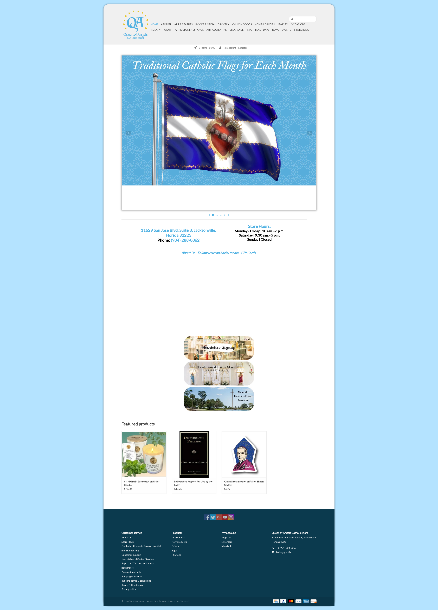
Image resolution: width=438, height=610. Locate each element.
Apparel (166, 24)
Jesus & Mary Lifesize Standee (137, 559)
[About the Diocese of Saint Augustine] (219, 399)
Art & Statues (183, 24)
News (275, 29)
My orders (227, 541)
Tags (174, 550)
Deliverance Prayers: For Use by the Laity (193, 483)
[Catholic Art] (219, 120)
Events (286, 29)
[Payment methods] (275, 601)
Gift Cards (248, 253)
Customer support (131, 554)
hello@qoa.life (283, 552)
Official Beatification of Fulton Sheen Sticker (244, 483)
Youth (168, 29)
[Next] (309, 133)
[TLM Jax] (219, 373)
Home (154, 24)
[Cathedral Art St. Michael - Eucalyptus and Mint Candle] (143, 454)
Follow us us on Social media (218, 253)
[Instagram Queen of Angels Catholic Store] (231, 517)
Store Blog (301, 29)
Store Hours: (259, 226)
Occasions (298, 24)
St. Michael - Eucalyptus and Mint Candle (141, 483)
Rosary (156, 29)
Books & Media (205, 24)
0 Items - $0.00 (207, 47)
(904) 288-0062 (185, 240)
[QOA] (135, 24)
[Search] (291, 19)
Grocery (223, 24)
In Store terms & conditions (136, 580)
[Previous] (128, 133)
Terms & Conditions (132, 584)
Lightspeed (184, 601)
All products (178, 537)
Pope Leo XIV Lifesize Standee (137, 563)
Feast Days (262, 29)
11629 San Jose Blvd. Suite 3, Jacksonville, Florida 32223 (178, 233)
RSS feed (176, 554)
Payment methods (131, 572)
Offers (175, 546)
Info (249, 29)
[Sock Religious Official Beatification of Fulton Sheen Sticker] (244, 454)
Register (226, 537)
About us (126, 537)
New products (179, 541)
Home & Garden (265, 24)
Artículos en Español (189, 29)
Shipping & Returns (131, 576)
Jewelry (283, 24)
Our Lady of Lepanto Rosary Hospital (141, 546)
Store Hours (127, 541)
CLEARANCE (237, 29)
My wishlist (228, 546)
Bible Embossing (130, 550)
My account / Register (235, 47)
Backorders (127, 567)
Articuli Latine (217, 29)
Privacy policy (128, 589)
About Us (188, 253)
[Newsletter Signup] (219, 348)
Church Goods (242, 24)
